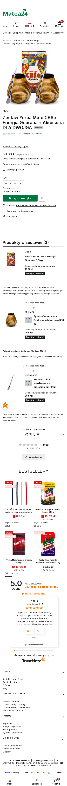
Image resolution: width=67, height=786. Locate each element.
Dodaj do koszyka (20, 198)
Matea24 (29, 312)
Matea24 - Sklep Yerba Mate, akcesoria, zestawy (26, 33)
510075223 (8, 763)
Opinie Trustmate (11, 682)
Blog (5, 688)
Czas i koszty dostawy (14, 704)
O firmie (7, 685)
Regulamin (8, 723)
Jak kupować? (10, 729)
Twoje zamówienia (12, 745)
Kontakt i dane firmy (13, 679)
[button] (23, 594)
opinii (41, 586)
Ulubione (7, 751)
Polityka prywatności (13, 726)
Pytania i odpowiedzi (13, 732)
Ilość (5, 178)
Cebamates (31, 375)
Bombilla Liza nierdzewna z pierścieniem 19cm (45, 383)
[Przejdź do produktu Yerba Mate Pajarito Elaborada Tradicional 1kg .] (48, 544)
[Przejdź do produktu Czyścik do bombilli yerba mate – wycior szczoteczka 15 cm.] (19, 493)
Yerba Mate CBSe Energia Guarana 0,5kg (40, 258)
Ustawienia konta (11, 748)
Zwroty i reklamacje (13, 710)
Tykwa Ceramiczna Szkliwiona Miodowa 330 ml (49, 320)
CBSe (6, 111)
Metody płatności (11, 701)
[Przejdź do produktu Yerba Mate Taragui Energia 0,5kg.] (19, 544)
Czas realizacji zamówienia (16, 707)
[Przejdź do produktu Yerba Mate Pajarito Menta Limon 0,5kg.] (48, 493)
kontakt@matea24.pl (43, 760)
